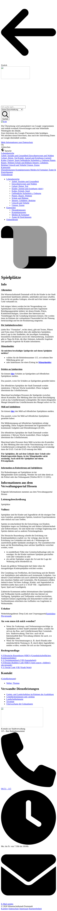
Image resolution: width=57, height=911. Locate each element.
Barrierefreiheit (35, 909)
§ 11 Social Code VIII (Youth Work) (16, 667)
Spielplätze (50, 614)
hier (13, 374)
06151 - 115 (6, 789)
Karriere (4, 909)
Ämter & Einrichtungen (21, 217)
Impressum (23, 909)
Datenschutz (13, 909)
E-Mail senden (7, 904)
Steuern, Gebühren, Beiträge (24, 200)
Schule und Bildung (23, 163)
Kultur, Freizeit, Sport (10, 160)
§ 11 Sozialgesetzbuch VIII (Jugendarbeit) (18, 660)
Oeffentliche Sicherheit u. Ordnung (35, 160)
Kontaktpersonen (23, 170)
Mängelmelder (44, 362)
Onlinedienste (7, 174)
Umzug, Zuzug (33, 165)
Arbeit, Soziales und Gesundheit (15, 155)
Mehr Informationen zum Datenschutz (17, 142)
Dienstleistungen (8, 170)
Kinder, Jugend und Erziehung (34, 158)
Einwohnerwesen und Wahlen (41, 155)
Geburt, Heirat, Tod (9, 158)
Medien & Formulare (39, 170)
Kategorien (5, 167)
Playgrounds (6, 616)
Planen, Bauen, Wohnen (22, 196)
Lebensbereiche (7, 153)
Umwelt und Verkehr (18, 165)
